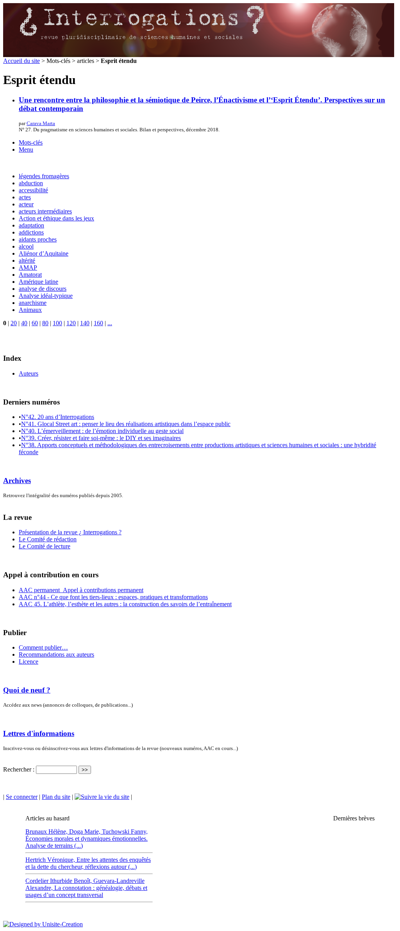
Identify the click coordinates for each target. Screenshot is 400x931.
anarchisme (32, 302)
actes (25, 197)
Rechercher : (18, 769)
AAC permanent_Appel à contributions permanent (81, 590)
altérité (27, 260)
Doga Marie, (85, 831)
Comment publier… (43, 647)
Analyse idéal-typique (46, 295)
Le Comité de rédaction (48, 539)
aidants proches (38, 239)
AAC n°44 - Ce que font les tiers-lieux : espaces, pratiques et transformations (113, 597)
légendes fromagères (44, 176)
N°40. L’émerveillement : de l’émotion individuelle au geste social (102, 431)
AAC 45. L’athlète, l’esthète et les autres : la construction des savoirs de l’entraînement (125, 604)
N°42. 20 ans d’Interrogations (57, 417)
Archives (17, 480)
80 (45, 323)
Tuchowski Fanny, (125, 831)
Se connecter (22, 796)
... (109, 323)
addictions (31, 232)
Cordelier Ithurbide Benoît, (59, 880)
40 (24, 323)
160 (98, 323)
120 (71, 323)
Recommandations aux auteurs (56, 654)
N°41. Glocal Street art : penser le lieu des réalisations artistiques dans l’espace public (125, 424)
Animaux (30, 309)
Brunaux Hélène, (47, 831)
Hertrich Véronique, (51, 859)
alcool (26, 246)
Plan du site (56, 796)
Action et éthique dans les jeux (56, 218)
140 (84, 323)
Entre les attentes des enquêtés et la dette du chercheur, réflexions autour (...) (88, 863)
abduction (31, 183)
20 (14, 323)
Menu (26, 149)
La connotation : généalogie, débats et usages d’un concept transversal (86, 891)
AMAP (28, 267)
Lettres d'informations (38, 733)
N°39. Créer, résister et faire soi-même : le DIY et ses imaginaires (101, 438)
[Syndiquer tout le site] (102, 796)
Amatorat (30, 274)
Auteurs (28, 373)
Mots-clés (31, 142)
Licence (28, 661)
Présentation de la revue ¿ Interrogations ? (70, 532)
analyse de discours (42, 288)
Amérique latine (38, 281)
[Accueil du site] (198, 55)
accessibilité (33, 190)
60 (35, 323)
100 (57, 323)
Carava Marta (41, 123)
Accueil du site (21, 60)
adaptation (31, 225)
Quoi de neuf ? (26, 690)
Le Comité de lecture (44, 546)
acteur (26, 204)
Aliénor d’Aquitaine (43, 253)
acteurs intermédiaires (45, 211)
